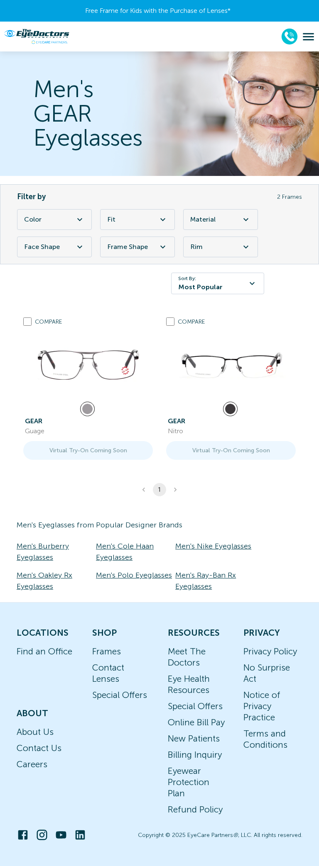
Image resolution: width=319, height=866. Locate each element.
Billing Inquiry (195, 754)
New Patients (194, 738)
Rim (196, 247)
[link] (88, 365)
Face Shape (42, 247)
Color (33, 219)
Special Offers (119, 695)
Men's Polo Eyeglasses (134, 575)
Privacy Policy (270, 651)
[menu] (308, 36)
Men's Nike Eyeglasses (213, 546)
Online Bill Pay (196, 722)
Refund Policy (195, 809)
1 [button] (159, 489)
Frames (106, 651)
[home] (36, 36)
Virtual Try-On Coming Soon (88, 450)
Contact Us (39, 748)
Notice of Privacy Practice (261, 706)
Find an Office (44, 651)
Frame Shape (127, 247)
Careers (32, 764)
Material (203, 219)
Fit (111, 219)
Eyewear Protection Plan (188, 782)
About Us (35, 732)
